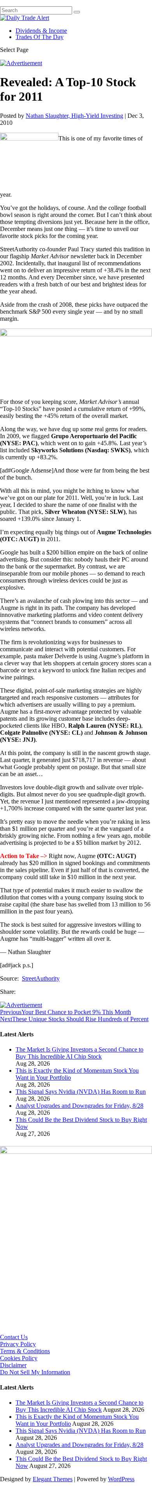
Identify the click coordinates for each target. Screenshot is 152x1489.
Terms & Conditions (25, 1351)
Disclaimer (13, 1365)
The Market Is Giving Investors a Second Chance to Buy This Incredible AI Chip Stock (79, 1053)
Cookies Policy (18, 1358)
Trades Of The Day (40, 37)
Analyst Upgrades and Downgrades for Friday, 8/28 (79, 1105)
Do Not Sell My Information (35, 1372)
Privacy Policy (18, 1344)
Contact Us (14, 1337)
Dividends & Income (41, 30)
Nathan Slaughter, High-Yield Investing (74, 115)
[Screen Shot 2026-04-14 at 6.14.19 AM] (76, 1151)
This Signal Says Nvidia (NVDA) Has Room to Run (81, 1091)
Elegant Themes (52, 1479)
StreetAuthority (41, 978)
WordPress (121, 1479)
